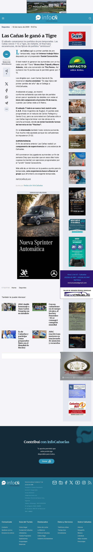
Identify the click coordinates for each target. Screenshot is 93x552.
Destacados (43, 522)
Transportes (62, 530)
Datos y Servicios (65, 522)
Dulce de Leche (43, 527)
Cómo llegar (23, 527)
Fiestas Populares (25, 536)
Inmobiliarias (62, 533)
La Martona (41, 530)
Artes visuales (82, 538)
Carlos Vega (42, 536)
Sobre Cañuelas (84, 522)
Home (14, 288)
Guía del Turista (25, 522)
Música (80, 533)
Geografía (81, 530)
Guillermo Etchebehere (45, 538)
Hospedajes (23, 541)
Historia (80, 527)
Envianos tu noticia (8, 533)
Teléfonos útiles (63, 527)
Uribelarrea (22, 533)
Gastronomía (23, 538)
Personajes (81, 541)
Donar (44, 461)
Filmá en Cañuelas (44, 533)
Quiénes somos (7, 530)
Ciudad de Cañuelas (26, 530)
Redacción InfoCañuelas (33, 185)
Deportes (6, 27)
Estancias (22, 544)
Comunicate (7, 522)
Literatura (81, 536)
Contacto (5, 527)
